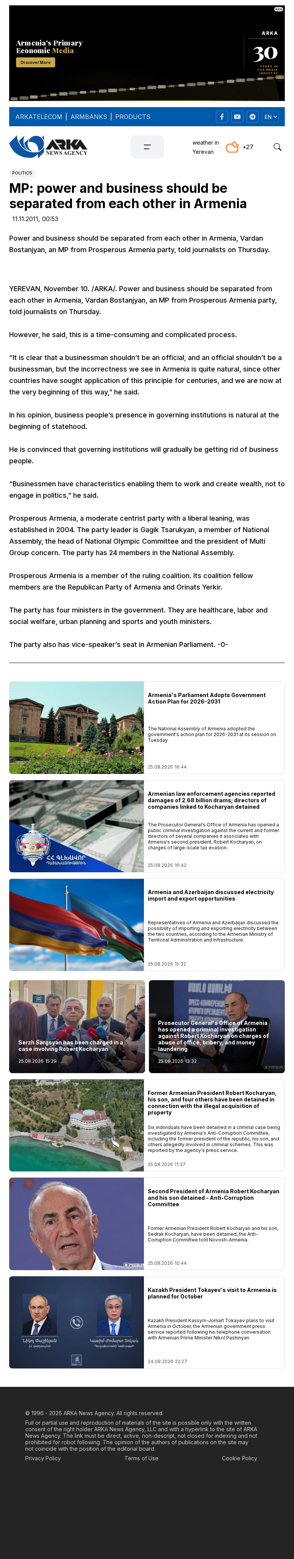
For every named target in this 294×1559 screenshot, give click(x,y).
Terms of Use (141, 1458)
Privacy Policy (43, 1458)
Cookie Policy (239, 1458)
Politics (22, 173)
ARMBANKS (88, 117)
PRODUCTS (132, 117)
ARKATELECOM (38, 117)
